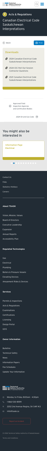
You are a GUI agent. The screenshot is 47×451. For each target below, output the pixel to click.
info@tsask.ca (13, 411)
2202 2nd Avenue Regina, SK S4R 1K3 (24, 406)
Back (8, 43)
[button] (11, 163)
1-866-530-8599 (14, 402)
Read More (23, 150)
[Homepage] (12, 4)
